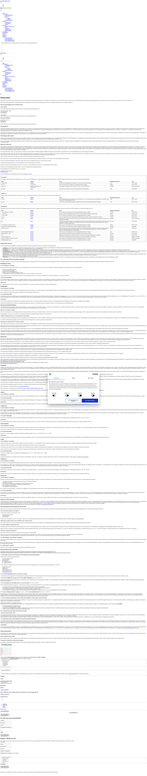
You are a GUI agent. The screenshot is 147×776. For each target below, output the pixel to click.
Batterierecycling (8, 29)
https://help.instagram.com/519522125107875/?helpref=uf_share (12, 361)
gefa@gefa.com (3, 52)
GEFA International (8, 38)
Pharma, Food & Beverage (10, 26)
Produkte (4, 21)
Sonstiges (4, 665)
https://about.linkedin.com (24, 386)
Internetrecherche (6, 660)
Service (4, 33)
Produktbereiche (8, 22)
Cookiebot (32, 182)
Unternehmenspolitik (9, 15)
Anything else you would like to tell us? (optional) (9, 753)
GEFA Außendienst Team (9, 39)
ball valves (5, 760)
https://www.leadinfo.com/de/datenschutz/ (80, 456)
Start (3, 63)
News (6, 17)
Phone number (3, 746)
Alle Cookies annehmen (90, 400)
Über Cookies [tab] (90, 378)
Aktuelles (9, 19)
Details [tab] (73, 378)
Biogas (6, 27)
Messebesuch (5, 663)
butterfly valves (5, 758)
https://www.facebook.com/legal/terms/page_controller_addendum (46, 357)
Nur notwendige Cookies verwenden (73, 401)
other (4, 762)
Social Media (5, 661)
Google (31, 188)
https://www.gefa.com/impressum (77, 518)
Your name (2, 722)
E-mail (2, 725)
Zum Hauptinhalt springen (5, 0)
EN (3, 4)
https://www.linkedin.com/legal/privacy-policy (34, 388)
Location (2, 748)
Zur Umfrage (2, 774)
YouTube (32, 212)
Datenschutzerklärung (73, 673)
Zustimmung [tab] (56, 378)
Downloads (5, 35)
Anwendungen (7, 23)
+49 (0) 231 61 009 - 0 (4, 689)
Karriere (4, 34)
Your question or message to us (6, 727)
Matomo (31, 199)
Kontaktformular (7, 644)
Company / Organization (5, 750)
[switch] (67, 395)
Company (2, 720)
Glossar (6, 24)
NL (3, 6)
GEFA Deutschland (8, 37)
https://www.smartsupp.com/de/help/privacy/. (46, 504)
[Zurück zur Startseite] (5, 3)
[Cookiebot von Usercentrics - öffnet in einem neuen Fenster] (93, 374)
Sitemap (4, 707)
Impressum (5, 704)
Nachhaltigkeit (5, 32)
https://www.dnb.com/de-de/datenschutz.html (127, 627)
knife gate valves (6, 761)
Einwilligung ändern (4, 171)
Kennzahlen (7, 16)
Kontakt (4, 36)
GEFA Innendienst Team (9, 40)
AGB (4, 706)
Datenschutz (5, 705)
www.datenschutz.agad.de (7, 571)
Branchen (4, 25)
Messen (8, 18)
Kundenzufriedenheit (9, 20)
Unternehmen (5, 14)
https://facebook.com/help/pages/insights (122, 339)
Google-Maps (3, 685)
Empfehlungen (5, 664)
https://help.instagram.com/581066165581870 (8, 363)
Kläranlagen (7, 28)
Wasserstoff (5, 31)
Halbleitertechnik (8, 30)
